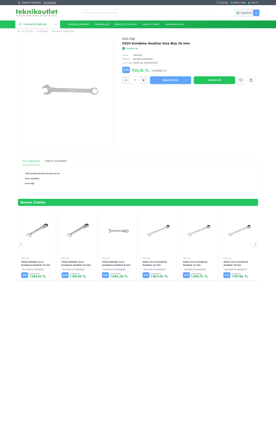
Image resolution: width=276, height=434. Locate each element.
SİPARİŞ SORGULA (126, 24)
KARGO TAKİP (151, 24)
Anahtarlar (42, 31)
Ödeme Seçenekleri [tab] (56, 160)
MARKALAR (102, 24)
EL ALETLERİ (25, 31)
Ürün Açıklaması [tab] (31, 160)
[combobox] (147, 13)
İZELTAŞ (128, 39)
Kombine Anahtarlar (63, 31)
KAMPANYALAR (174, 24)
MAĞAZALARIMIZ (78, 24)
